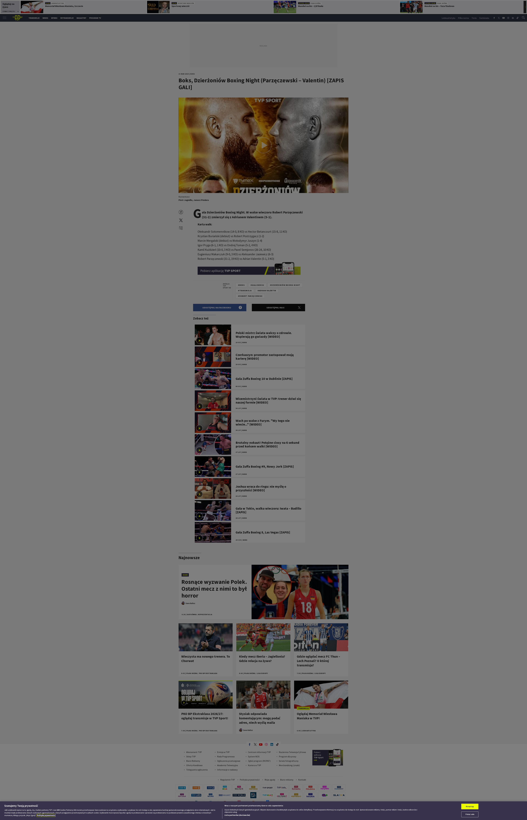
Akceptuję (470, 806)
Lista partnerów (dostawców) (237, 815)
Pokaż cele (470, 814)
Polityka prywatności (46, 815)
